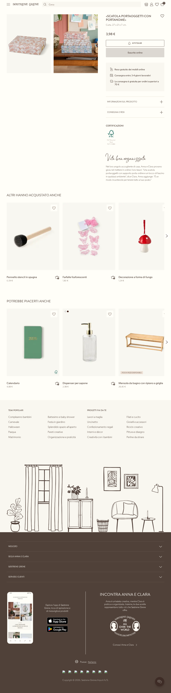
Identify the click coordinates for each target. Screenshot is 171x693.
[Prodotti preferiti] (157, 4)
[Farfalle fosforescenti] (89, 236)
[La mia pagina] (152, 4)
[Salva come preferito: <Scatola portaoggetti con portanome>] (162, 16)
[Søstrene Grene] (26, 4)
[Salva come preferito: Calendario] (54, 314)
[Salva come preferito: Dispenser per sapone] (110, 314)
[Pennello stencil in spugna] (33, 236)
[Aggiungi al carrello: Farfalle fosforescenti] (113, 277)
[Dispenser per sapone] (89, 342)
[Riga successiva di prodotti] (167, 236)
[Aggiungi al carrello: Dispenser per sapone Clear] (113, 383)
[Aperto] (8, 4)
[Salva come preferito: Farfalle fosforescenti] (110, 208)
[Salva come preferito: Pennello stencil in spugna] (54, 208)
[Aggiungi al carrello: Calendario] (57, 383)
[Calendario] (33, 342)
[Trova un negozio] (146, 4)
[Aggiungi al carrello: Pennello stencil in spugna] (57, 277)
